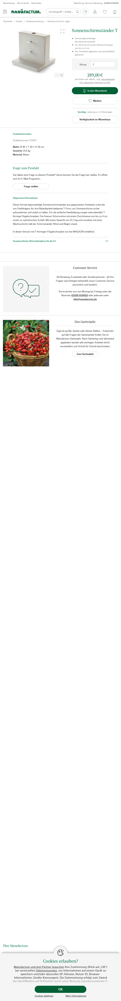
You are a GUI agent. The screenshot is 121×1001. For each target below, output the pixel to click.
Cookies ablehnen (44, 995)
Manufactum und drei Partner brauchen (39, 967)
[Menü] (5, 11)
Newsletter (36, 3)
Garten (19, 21)
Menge (83, 64)
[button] (62, 31)
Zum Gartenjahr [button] (85, 353)
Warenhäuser (9, 3)
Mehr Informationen (76, 995)
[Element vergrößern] (61, 75)
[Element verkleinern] (57, 75)
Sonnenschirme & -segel (58, 21)
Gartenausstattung (35, 21)
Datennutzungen (46, 970)
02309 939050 (79, 295)
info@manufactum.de (85, 299)
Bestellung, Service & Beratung (96, 3)
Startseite (7, 21)
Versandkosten (108, 79)
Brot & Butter (23, 3)
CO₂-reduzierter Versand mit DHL (95, 82)
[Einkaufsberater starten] (85, 11)
